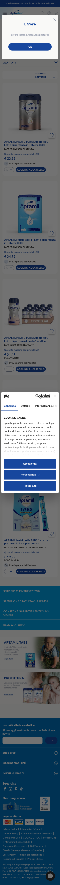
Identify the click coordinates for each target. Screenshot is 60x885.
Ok (30, 46)
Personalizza (28, 474)
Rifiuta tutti (30, 485)
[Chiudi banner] (55, 396)
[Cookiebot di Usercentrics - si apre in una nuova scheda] (37, 396)
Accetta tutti (30, 463)
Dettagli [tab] (25, 405)
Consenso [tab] (10, 405)
